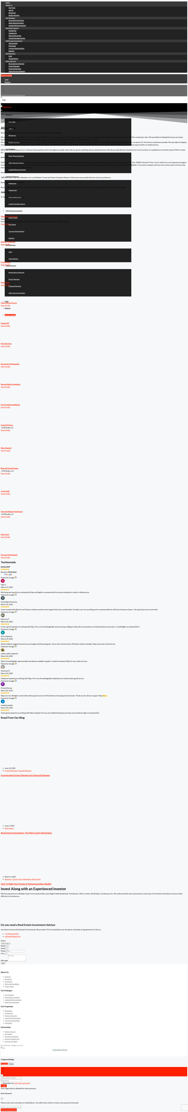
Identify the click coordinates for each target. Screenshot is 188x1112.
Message (4, 960)
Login (7, 79)
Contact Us (8, 981)
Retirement (9, 828)
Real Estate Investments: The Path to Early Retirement (26, 833)
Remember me (8, 1083)
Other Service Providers (17, 71)
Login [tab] (7, 1068)
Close (11, 1064)
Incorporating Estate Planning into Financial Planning (25, 775)
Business (8, 879)
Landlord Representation (17, 26)
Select (3, 941)
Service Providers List (12, 1039)
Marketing (27, 879)
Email (3, 948)
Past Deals (12, 46)
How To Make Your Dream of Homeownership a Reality (26, 884)
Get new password (9, 1110)
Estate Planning (14, 66)
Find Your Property (12, 28)
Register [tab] (8, 1071)
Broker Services (14, 15)
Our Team (12, 8)
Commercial (13, 33)
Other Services (11, 61)
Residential (12, 31)
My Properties (10, 54)
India (10, 56)
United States (13, 59)
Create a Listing (6, 75)
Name (3, 946)
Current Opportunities (16, 48)
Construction (17, 879)
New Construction (15, 36)
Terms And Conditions (12, 984)
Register (11, 51)
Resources (12, 13)
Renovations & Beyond (16, 64)
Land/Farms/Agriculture (17, 38)
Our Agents (8, 1034)
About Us (9, 5)
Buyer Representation (16, 20)
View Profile (5, 224)
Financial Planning (15, 69)
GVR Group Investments (14, 41)
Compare (4, 1064)
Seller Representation (16, 23)
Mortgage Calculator (11, 1036)
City (2, 953)
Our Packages (10, 18)
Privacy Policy (9, 986)
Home (8, 3)
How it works (13, 43)
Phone (3, 951)
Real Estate (36, 879)
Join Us (11, 10)
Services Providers (11, 1041)
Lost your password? (22, 1083)
